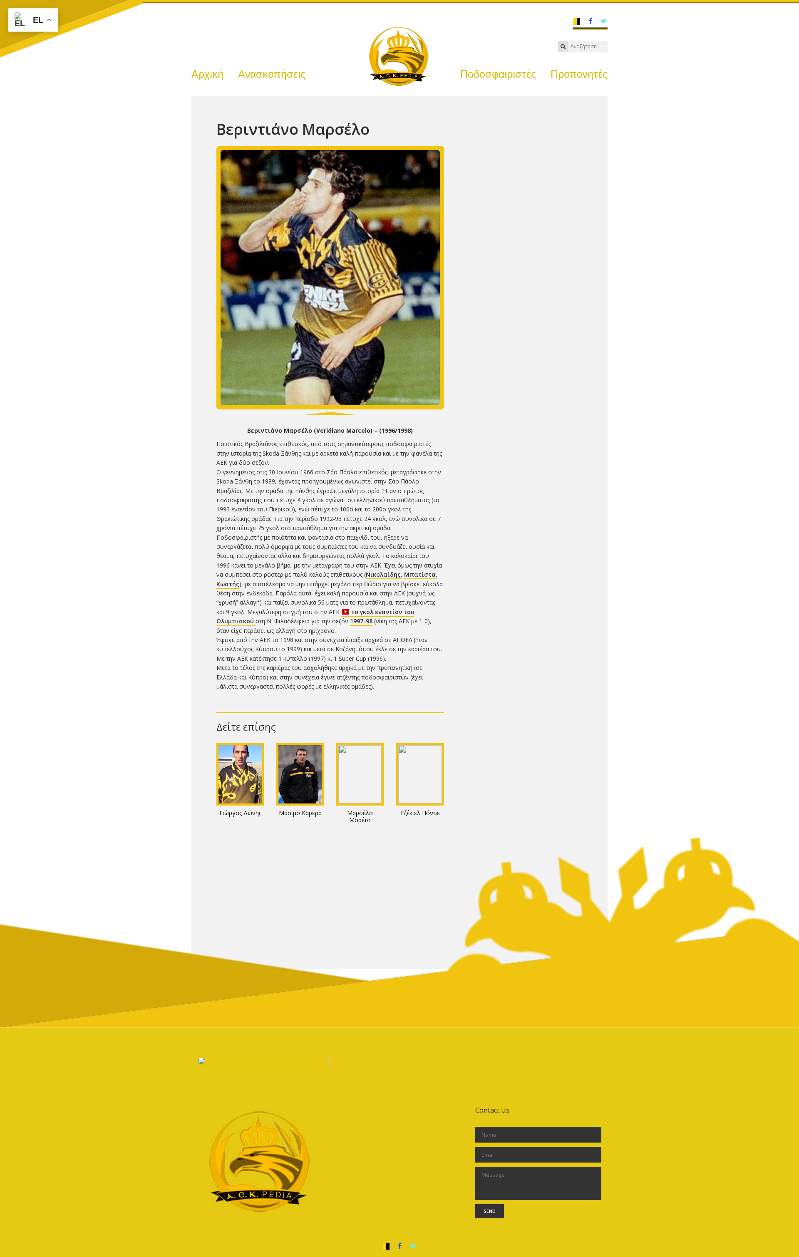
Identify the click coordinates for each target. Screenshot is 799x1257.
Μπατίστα (420, 574)
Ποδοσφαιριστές (498, 74)
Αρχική (207, 74)
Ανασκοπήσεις (271, 74)
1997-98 (361, 621)
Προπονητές (579, 74)
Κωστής (227, 584)
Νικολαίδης (383, 574)
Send (490, 1211)
